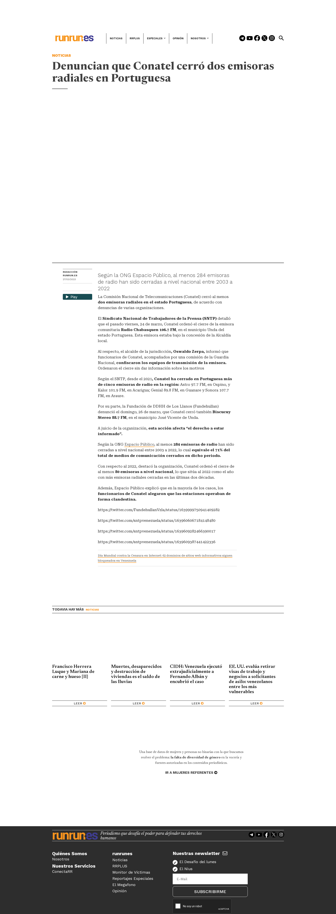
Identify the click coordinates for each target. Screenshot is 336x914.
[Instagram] (272, 38)
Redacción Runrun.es (70, 274)
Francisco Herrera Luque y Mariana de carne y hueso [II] (73, 671)
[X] (86, 287)
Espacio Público (139, 444)
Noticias (61, 55)
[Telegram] (242, 38)
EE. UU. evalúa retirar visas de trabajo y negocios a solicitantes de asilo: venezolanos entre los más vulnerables (252, 679)
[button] (281, 38)
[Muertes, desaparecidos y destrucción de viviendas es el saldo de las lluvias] (138, 641)
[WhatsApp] (72, 287)
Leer (78, 703)
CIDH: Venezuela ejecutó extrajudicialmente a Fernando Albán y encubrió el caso (196, 674)
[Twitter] (264, 38)
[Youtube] (249, 38)
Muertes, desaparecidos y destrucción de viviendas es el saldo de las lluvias (136, 674)
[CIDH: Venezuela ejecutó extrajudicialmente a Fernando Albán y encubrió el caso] (197, 641)
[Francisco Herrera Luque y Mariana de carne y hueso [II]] (79, 641)
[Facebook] (257, 38)
